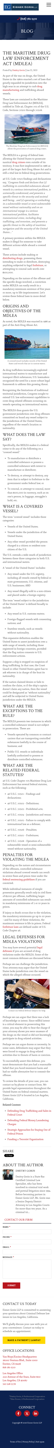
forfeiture (38, 265)
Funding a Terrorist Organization (26, 1139)
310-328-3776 (9, 1384)
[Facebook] (18, 1413)
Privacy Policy (28, 1442)
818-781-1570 (9, 1367)
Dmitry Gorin (18, 70)
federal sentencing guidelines (19, 879)
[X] (27, 1413)
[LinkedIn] (36, 1413)
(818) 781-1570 (28, 18)
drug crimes (18, 162)
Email (7, 1247)
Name (6, 1227)
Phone (7, 1237)
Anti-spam (40, 1442)
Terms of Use (15, 1442)
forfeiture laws (11, 926)
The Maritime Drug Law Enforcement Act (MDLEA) (26, 58)
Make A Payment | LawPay (24, 1340)
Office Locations (18, 1350)
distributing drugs (12, 258)
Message (8, 1257)
